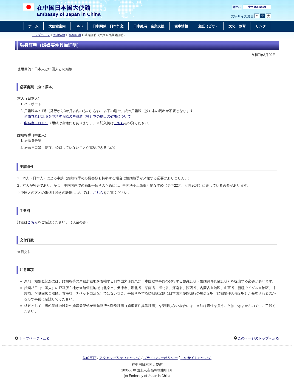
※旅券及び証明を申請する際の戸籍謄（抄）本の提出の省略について (77, 116)
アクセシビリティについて (120, 358)
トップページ (41, 35)
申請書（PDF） (36, 123)
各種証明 (75, 35)
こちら (119, 123)
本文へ (237, 7)
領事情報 (59, 35)
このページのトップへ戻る (258, 338)
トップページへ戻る (34, 338)
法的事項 (89, 358)
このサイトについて (196, 358)
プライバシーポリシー (160, 358)
